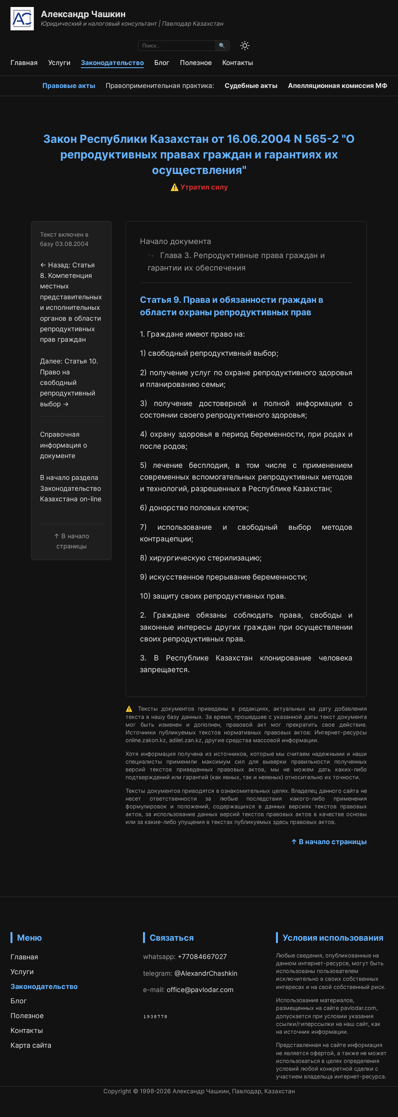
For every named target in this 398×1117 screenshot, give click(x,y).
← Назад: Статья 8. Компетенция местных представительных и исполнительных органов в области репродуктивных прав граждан (71, 302)
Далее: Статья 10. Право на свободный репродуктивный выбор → (69, 382)
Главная (24, 62)
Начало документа (175, 241)
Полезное (196, 62)
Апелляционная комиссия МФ (338, 85)
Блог (161, 62)
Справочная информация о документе (63, 445)
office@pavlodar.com (200, 989)
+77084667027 (202, 956)
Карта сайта (30, 1045)
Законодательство (112, 62)
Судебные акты (251, 85)
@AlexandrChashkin (206, 973)
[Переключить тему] (245, 45)
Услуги (59, 62)
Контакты (237, 62)
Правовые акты (68, 85)
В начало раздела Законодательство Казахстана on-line (70, 488)
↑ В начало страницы (329, 842)
